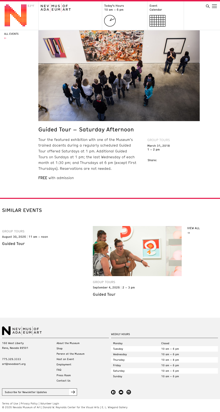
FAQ (59, 369)
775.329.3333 (11, 359)
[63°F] (18, 25)
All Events (11, 33)
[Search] (208, 6)
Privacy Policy (29, 403)
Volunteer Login (49, 403)
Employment (64, 364)
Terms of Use (10, 403)
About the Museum (68, 343)
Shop (60, 348)
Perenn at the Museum (71, 353)
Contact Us (63, 380)
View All (193, 228)
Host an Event (65, 359)
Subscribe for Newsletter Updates (26, 392)
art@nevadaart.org (14, 364)
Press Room (64, 375)
